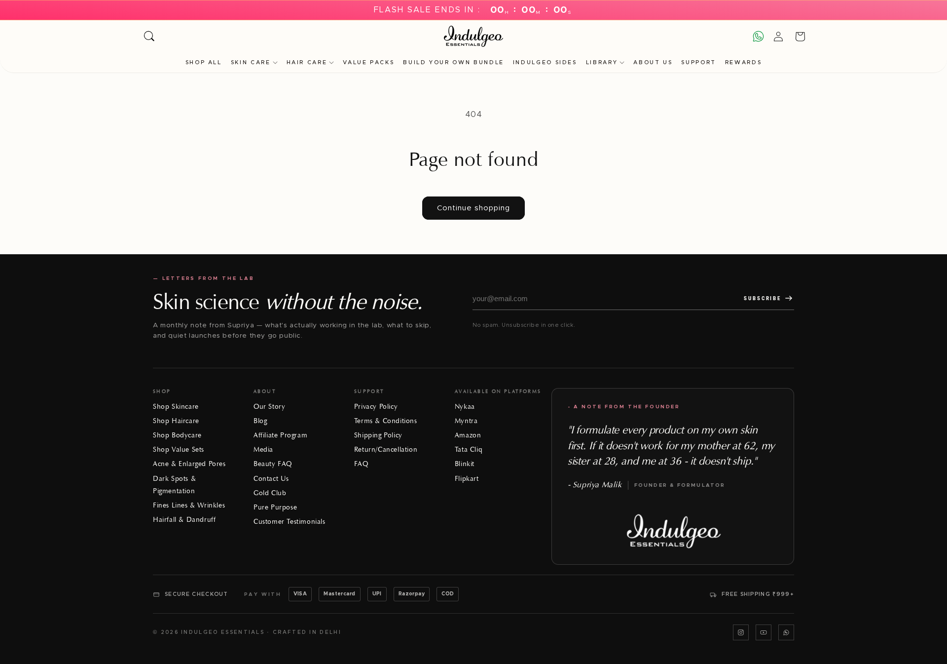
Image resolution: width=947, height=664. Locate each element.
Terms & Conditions (385, 421)
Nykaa (465, 406)
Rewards (743, 62)
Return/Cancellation (385, 449)
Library (602, 62)
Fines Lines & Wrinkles (189, 505)
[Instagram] (741, 632)
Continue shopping (473, 208)
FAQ (361, 464)
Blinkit (464, 464)
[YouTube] (763, 632)
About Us (652, 62)
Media (263, 449)
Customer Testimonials (290, 521)
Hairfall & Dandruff (184, 519)
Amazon (468, 435)
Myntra (466, 421)
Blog (260, 421)
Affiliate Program (280, 435)
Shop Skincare (176, 406)
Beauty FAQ (273, 464)
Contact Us (271, 478)
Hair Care (307, 62)
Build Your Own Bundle (453, 62)
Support (698, 62)
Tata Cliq (468, 449)
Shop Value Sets (178, 449)
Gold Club (270, 493)
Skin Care (251, 62)
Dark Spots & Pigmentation (174, 484)
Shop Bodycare (177, 435)
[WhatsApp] (786, 632)
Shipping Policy (378, 435)
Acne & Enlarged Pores (189, 464)
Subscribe (762, 298)
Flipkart (467, 478)
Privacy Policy (376, 406)
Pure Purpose (275, 507)
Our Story (269, 406)
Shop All (203, 62)
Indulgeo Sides (545, 62)
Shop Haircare (176, 421)
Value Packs (368, 62)
